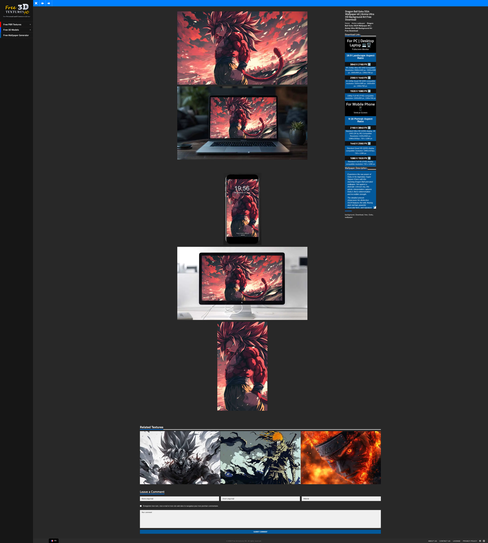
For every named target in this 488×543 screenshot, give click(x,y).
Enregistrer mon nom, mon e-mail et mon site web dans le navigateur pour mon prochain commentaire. (180, 506)
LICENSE (456, 541)
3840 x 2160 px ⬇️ (360, 64)
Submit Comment (260, 531)
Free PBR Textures (12, 24)
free (366, 215)
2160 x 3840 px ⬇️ (360, 128)
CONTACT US (444, 541)
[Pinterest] (484, 541)
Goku (371, 215)
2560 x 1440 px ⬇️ (360, 78)
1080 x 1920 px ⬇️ (360, 158)
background (349, 215)
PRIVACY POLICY (470, 541)
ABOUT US (432, 541)
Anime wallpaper (358, 23)
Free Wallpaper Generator (16, 35)
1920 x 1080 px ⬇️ (360, 91)
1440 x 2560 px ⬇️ (360, 143)
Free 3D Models (11, 29)
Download (359, 215)
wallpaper (349, 217)
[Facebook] (480, 541)
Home (347, 23)
